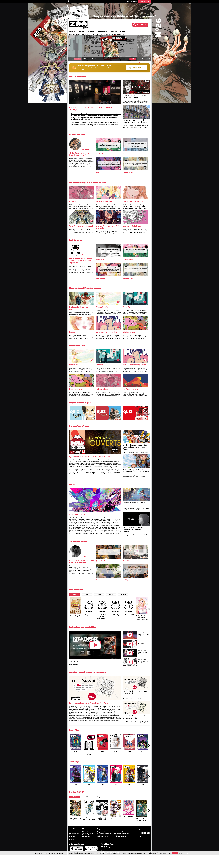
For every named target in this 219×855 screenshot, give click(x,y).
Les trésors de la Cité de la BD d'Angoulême (87, 672)
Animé (72, 484)
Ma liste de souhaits (106, 847)
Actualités (72, 31)
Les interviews (75, 240)
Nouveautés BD (86, 836)
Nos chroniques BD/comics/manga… (85, 288)
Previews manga (101, 838)
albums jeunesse (119, 34)
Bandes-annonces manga (104, 833)
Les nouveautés (76, 590)
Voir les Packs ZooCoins (139, 67)
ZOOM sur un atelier (78, 542)
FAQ (102, 851)
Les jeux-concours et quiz (80, 403)
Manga (111, 594)
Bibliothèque (91, 31)
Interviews (72, 836)
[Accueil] (70, 1)
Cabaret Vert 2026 (77, 134)
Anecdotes (72, 832)
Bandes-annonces (74, 833)
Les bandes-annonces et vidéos (82, 627)
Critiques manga (101, 835)
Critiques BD (85, 835)
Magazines (113, 31)
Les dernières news (77, 77)
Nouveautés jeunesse (120, 836)
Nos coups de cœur (77, 346)
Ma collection (105, 846)
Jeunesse (123, 594)
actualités (96, 34)
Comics (99, 594)
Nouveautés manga (102, 836)
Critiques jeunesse (119, 835)
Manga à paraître (101, 832)
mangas (106, 34)
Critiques (72, 835)
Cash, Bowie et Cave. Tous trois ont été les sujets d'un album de (89, 122)
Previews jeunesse (119, 838)
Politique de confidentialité (144, 836)
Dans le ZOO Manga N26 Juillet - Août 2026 (87, 182)
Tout (74, 594)
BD (102, 34)
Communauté (102, 31)
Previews (71, 839)
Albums (81, 31)
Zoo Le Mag (74, 730)
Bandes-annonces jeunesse (121, 833)
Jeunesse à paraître (119, 832)
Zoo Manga (74, 762)
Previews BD (85, 838)
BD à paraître (86, 832)
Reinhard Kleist (112, 122)
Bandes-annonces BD (88, 833)
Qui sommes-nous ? (144, 829)
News (71, 838)
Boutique (122, 31)
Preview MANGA (76, 792)
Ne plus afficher (183, 853)
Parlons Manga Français (79, 426)
